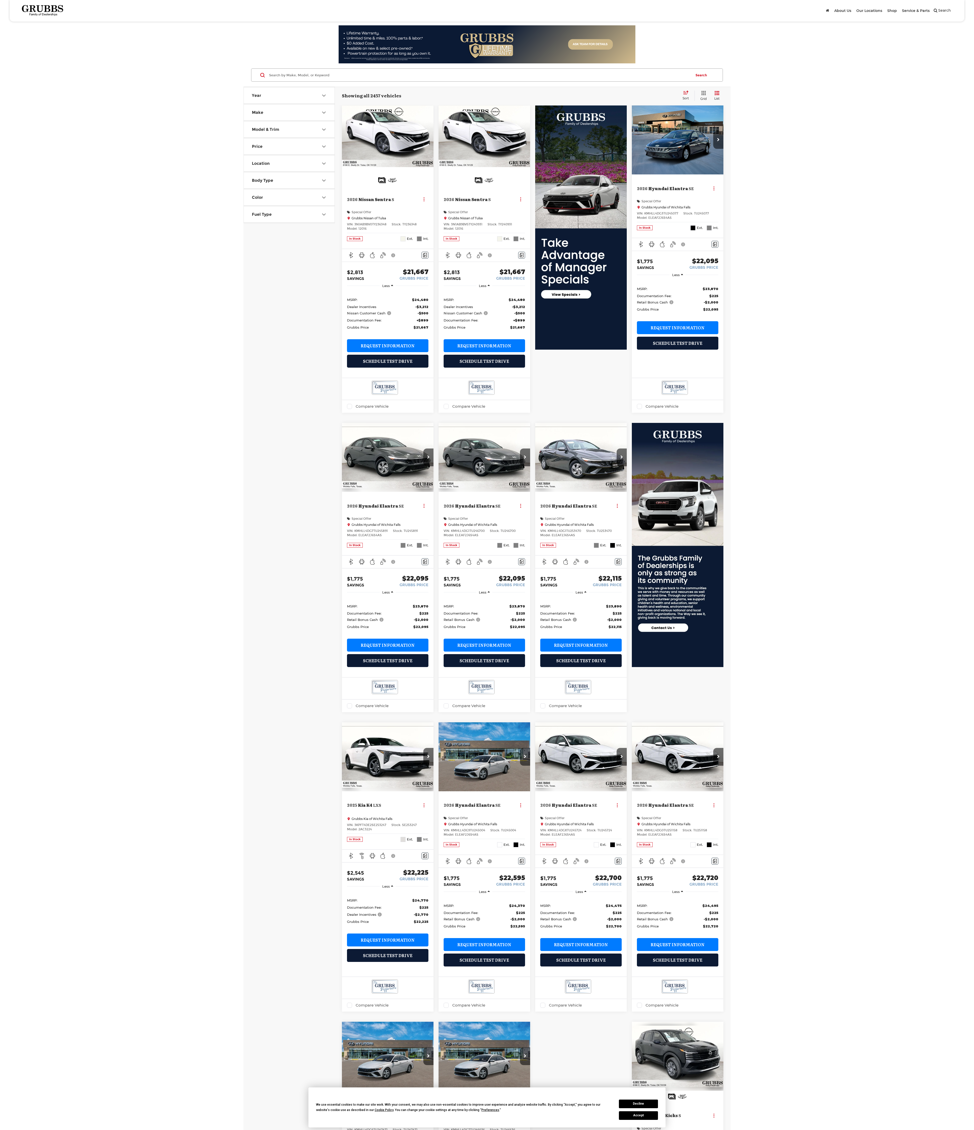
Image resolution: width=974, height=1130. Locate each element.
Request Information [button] (388, 346)
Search (701, 75)
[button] (718, 140)
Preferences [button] (490, 1110)
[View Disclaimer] (393, 255)
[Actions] (424, 199)
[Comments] (425, 255)
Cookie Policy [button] (384, 1110)
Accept (638, 1115)
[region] (387, 313)
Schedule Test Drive (387, 361)
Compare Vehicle (372, 406)
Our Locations (869, 10)
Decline (638, 1103)
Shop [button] (892, 10)
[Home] (827, 10)
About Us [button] (842, 10)
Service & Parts (916, 10)
